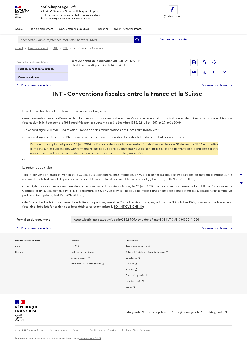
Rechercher (137, 39)
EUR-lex (130, 269)
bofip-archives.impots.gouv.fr (85, 263)
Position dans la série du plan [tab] (36, 69)
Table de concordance (82, 252)
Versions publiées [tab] (28, 77)
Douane (130, 263)
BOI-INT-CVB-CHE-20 (68, 195)
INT (55, 48)
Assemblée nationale (136, 246)
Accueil (19, 29)
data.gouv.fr (216, 312)
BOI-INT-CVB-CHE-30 (128, 206)
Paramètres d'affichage (138, 330)
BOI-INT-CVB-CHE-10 (180, 179)
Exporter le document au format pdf (194, 62)
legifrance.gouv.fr (188, 312)
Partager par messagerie (224, 72)
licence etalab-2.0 (88, 338)
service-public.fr (159, 312)
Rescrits (103, 29)
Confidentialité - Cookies (103, 330)
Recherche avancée (173, 39)
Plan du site (78, 330)
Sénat (129, 287)
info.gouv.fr (133, 312)
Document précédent (36, 85)
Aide (17, 246)
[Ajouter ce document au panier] (204, 62)
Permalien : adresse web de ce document (214, 62)
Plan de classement (41, 29)
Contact (19, 252)
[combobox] (76, 39)
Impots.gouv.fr (133, 281)
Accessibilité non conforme (29, 330)
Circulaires (131, 258)
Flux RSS (74, 246)
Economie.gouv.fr (135, 275)
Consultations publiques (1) (75, 29)
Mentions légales (58, 330)
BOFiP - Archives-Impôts (128, 29)
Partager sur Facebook (194, 72)
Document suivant (214, 85)
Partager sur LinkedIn (214, 72)
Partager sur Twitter (204, 72)
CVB (65, 48)
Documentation (78, 258)
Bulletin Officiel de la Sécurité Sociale (145, 252)
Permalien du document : (33, 219)
